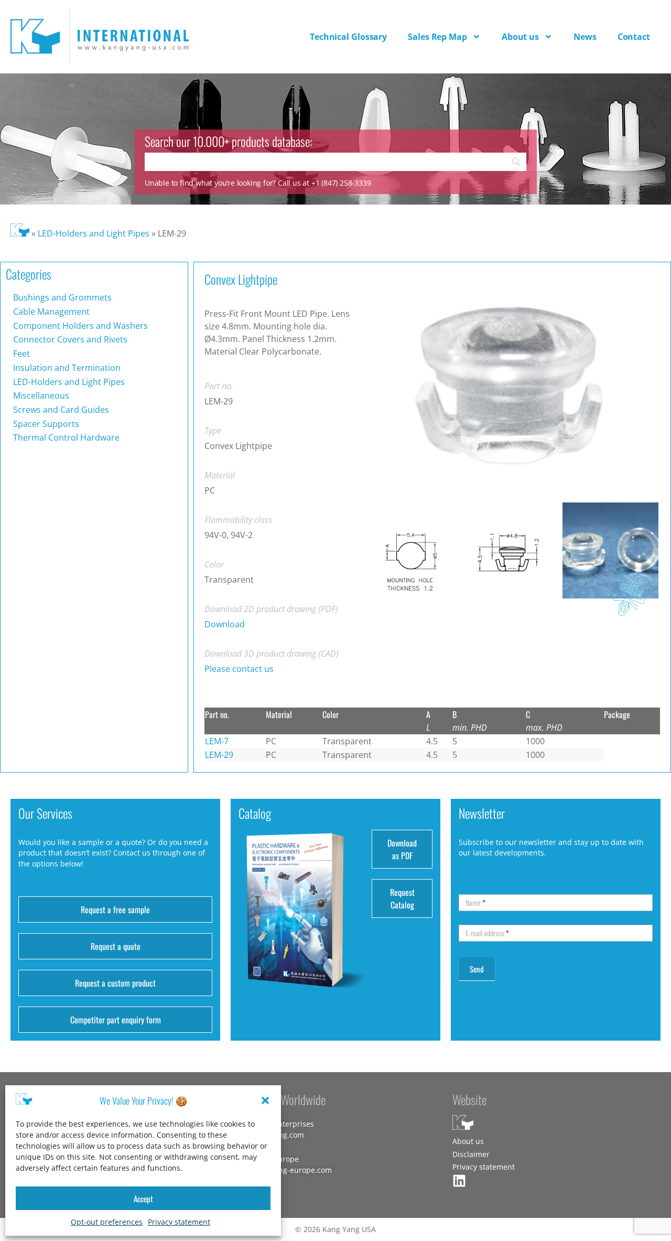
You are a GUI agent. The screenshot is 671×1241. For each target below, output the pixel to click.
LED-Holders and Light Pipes (93, 233)
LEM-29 (219, 755)
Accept (143, 1198)
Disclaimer (471, 1154)
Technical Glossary (348, 36)
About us (520, 36)
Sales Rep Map (437, 36)
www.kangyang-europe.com (283, 1170)
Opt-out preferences (107, 1222)
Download (224, 624)
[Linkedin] (459, 1180)
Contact (634, 36)
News (585, 36)
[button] (265, 1100)
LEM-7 (217, 741)
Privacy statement (179, 1222)
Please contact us (239, 669)
